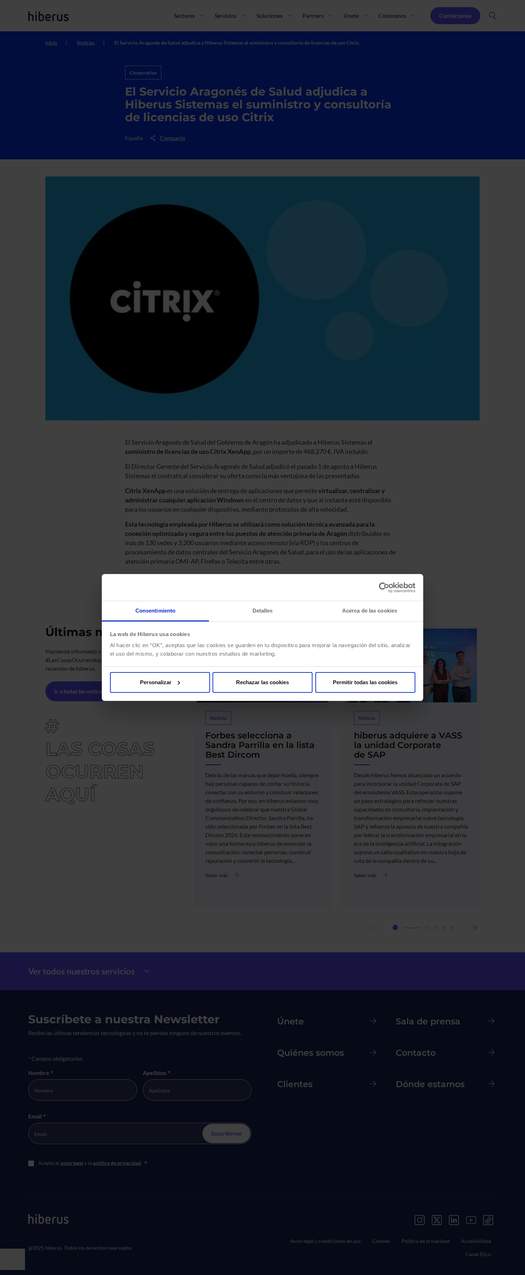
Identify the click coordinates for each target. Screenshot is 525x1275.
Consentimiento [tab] (155, 611)
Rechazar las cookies (262, 682)
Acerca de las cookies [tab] (369, 611)
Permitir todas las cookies (365, 682)
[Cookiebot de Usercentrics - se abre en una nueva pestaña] (384, 587)
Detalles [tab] (262, 611)
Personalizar (155, 682)
